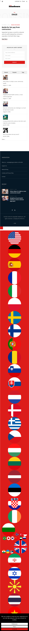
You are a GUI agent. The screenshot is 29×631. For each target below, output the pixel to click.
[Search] (26, 1)
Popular (14, 72)
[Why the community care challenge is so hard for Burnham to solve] (5, 106)
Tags (23, 72)
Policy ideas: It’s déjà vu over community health (18, 192)
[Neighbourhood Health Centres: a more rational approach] (5, 92)
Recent (6, 72)
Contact (3, 176)
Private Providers (15, 24)
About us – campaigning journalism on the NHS (12, 162)
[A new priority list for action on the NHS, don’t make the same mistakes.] (5, 119)
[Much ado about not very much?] (5, 132)
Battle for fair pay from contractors (11, 28)
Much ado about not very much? (11, 134)
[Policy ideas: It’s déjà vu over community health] (5, 79)
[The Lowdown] (14, 6)
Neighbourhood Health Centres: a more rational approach (17, 199)
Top (15, 223)
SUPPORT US (18, 1)
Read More (4, 39)
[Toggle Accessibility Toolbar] (1, 228)
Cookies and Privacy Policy (8, 173)
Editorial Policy (5, 169)
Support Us (4, 165)
